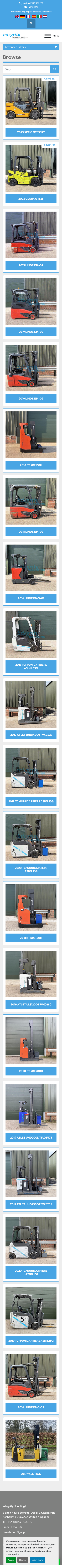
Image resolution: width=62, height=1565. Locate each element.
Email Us (33, 6)
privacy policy (12, 1554)
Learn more (37, 1559)
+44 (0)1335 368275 (33, 3)
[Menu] (47, 36)
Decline (23, 1559)
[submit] (54, 69)
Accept (11, 1559)
